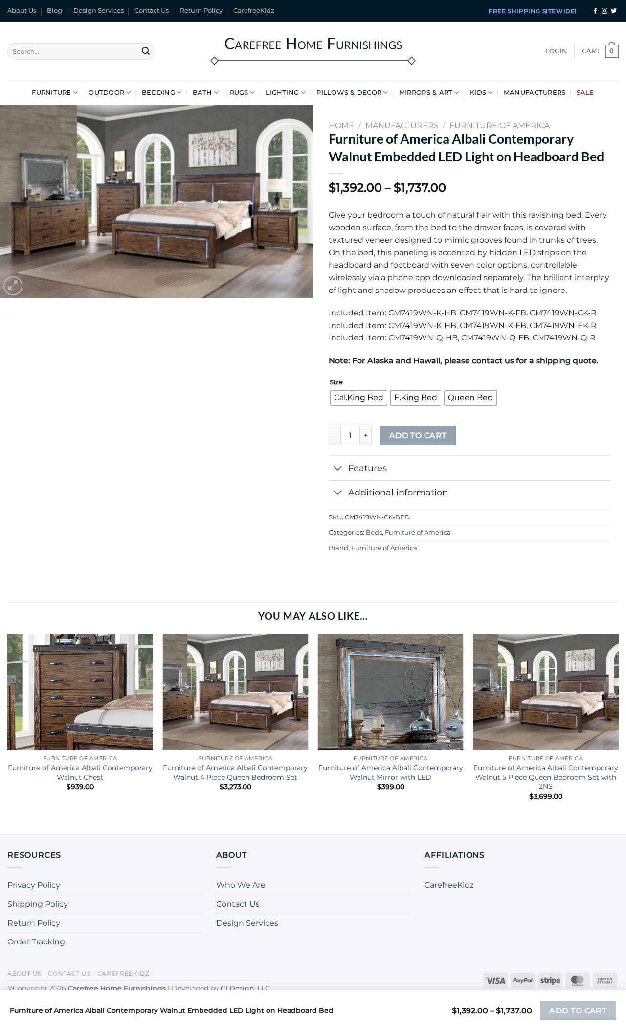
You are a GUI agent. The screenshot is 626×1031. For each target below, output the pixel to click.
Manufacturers (534, 92)
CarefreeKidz (253, 10)
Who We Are (241, 885)
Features (367, 468)
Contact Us (151, 10)
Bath (202, 92)
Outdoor (106, 92)
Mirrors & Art (425, 92)
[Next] (618, 725)
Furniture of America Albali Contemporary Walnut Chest (80, 772)
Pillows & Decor (348, 92)
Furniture (51, 92)
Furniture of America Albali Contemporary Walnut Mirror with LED (390, 772)
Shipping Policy (37, 904)
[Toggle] (338, 468)
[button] (556, 51)
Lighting (282, 92)
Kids (478, 92)
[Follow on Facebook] (595, 11)
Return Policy (201, 10)
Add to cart (418, 435)
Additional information (398, 492)
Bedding (158, 92)
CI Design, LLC (245, 988)
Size (336, 382)
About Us (21, 10)
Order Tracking (36, 941)
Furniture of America (418, 532)
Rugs (239, 92)
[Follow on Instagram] (604, 11)
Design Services (98, 10)
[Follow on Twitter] (614, 11)
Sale (585, 92)
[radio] (359, 398)
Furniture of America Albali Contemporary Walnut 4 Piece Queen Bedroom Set (235, 772)
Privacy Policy (33, 885)
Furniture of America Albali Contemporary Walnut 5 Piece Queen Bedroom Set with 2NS (545, 776)
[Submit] (145, 51)
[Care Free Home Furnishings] (313, 51)
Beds (374, 532)
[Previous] (7, 725)
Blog (54, 10)
